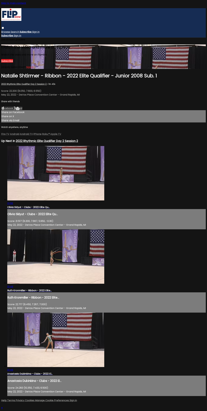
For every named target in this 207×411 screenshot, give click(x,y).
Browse (6, 32)
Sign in (36, 32)
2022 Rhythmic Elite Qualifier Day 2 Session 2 (24, 84)
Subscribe (7, 61)
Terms (11, 400)
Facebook (7, 108)
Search (15, 32)
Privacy (20, 400)
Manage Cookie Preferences (52, 400)
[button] (3, 28)
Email (19, 108)
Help (4, 400)
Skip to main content (13, 3)
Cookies (30, 400)
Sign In (17, 35)
